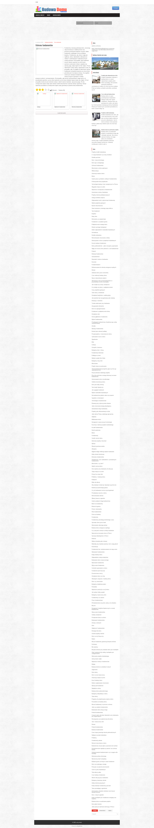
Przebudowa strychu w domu (99, 493)
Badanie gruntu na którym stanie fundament (103, 761)
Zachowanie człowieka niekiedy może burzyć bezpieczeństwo (103, 791)
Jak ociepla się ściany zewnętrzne (100, 284)
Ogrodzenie (95, 339)
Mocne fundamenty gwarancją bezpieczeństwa (104, 641)
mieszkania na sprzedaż (41, 19)
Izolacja (38, 106)
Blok (93, 342)
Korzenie (94, 262)
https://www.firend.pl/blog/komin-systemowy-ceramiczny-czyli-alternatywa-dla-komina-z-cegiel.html (103, 50)
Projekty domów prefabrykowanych (101, 195)
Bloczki (94, 605)
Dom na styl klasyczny (98, 636)
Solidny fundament (96, 614)
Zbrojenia (94, 449)
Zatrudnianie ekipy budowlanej (99, 408)
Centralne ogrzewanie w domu (99, 568)
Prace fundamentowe (97, 600)
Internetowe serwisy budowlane (100, 192)
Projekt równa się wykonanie (99, 366)
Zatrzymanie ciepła (97, 659)
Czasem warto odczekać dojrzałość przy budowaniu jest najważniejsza (105, 716)
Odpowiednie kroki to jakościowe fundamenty (103, 200)
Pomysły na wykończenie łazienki (100, 767)
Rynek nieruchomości (97, 205)
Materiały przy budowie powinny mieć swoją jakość (105, 544)
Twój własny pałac (96, 772)
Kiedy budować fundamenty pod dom (101, 785)
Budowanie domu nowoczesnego (100, 560)
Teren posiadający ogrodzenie (99, 788)
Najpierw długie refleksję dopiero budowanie (103, 451)
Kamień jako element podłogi (99, 331)
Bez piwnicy (95, 647)
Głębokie (94, 416)
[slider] (43, 89)
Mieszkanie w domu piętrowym (100, 168)
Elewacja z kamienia (97, 300)
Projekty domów (68, 19)
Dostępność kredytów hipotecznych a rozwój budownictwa (103, 609)
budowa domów (57, 15)
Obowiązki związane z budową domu (101, 578)
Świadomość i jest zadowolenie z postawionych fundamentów (104, 460)
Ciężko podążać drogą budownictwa (101, 501)
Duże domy (95, 672)
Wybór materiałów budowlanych (100, 392)
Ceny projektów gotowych (98, 290)
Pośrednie (94, 587)
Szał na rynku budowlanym (99, 769)
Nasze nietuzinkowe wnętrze (99, 278)
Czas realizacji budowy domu (108, 94)
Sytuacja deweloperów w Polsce (100, 536)
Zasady (94, 326)
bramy (48, 15)
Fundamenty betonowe (97, 352)
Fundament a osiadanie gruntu (99, 221)
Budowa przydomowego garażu (100, 487)
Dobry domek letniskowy (98, 454)
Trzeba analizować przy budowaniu (101, 303)
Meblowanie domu (96, 419)
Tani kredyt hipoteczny (97, 387)
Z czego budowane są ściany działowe (102, 154)
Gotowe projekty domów (98, 633)
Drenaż (93, 270)
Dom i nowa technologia (98, 160)
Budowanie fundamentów (98, 620)
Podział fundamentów (97, 712)
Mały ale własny (96, 482)
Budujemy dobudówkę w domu (99, 693)
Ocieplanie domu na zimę (98, 576)
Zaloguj (116, 8)
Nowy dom (94, 216)
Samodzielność (96, 256)
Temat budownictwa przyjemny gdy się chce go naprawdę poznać (104, 369)
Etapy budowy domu (97, 554)
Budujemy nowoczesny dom (99, 595)
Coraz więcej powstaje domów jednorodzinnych (104, 732)
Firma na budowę (96, 514)
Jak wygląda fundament (98, 390)
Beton (93, 176)
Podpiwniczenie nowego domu (99, 224)
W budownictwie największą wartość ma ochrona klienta (104, 749)
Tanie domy (95, 696)
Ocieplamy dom (96, 314)
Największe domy (96, 688)
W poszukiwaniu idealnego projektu (101, 372)
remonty (38, 23)
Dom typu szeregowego (98, 162)
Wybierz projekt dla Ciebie (98, 358)
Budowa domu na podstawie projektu (109, 130)
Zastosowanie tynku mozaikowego (100, 379)
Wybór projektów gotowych (99, 203)
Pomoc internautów (97, 509)
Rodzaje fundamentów (97, 254)
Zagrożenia (94, 669)
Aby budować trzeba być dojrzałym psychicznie (104, 485)
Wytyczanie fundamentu (98, 565)
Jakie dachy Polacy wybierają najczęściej (102, 414)
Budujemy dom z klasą (98, 350)
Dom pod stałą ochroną (98, 384)
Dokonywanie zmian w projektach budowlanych (104, 240)
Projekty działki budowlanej (107, 113)
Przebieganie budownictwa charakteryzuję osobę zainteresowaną (104, 322)
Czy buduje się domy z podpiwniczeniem (102, 287)
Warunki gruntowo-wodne (98, 446)
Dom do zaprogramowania (98, 308)
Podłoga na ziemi (96, 355)
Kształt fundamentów (97, 427)
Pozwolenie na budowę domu (99, 701)
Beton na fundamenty (97, 503)
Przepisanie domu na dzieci (99, 617)
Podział (94, 251)
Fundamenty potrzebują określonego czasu (103, 519)
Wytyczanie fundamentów (98, 612)
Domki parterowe (96, 430)
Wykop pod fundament (97, 685)
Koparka (94, 213)
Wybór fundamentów (97, 319)
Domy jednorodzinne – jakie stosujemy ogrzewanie (105, 246)
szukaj (94, 810)
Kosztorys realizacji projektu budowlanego (102, 424)
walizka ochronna (96, 46)
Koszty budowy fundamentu (99, 243)
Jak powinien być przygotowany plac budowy (103, 298)
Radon (93, 639)
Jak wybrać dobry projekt (98, 592)
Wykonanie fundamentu (98, 562)
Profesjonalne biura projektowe (99, 181)
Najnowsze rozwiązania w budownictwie (102, 189)
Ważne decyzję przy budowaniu (100, 777)
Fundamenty (95, 435)
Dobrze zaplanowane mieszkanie (100, 683)
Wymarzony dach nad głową (99, 759)
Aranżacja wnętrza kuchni (98, 677)
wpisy (109, 810)
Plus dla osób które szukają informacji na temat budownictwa (104, 376)
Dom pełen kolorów (97, 804)
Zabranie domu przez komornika (100, 272)
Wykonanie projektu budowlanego (100, 656)
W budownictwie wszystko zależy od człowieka (104, 603)
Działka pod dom (96, 157)
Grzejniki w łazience (97, 347)
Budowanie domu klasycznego (99, 709)
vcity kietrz (79, 822)
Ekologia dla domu (96, 631)
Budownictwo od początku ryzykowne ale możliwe (104, 745)
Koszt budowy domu (97, 680)
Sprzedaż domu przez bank (99, 522)
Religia (93, 664)
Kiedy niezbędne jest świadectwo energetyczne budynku (104, 798)
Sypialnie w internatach (98, 398)
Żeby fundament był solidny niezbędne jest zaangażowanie (103, 653)
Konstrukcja (95, 546)
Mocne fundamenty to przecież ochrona (102, 704)
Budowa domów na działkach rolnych (101, 667)
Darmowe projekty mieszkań (99, 441)
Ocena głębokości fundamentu (99, 316)
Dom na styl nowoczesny (98, 675)
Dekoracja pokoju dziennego (99, 756)
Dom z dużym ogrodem (98, 795)
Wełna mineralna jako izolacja (99, 541)
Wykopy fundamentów (97, 328)
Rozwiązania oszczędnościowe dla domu (102, 719)
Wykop (93, 443)
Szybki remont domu (97, 438)
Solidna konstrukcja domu (98, 382)
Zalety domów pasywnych (98, 783)
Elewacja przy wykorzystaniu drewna (101, 403)
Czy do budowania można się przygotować (103, 490)
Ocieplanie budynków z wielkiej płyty (101, 295)
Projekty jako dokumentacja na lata (109, 75)
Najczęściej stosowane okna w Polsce (101, 533)
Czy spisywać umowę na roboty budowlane (103, 530)
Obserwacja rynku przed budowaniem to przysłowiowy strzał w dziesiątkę (102, 281)
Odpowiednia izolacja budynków (100, 557)
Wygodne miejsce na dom (98, 187)
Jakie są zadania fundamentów (100, 707)
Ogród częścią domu (97, 466)
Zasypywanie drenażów (98, 306)
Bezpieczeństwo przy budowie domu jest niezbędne (105, 649)
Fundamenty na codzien (98, 597)
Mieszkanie (95, 363)
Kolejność (94, 479)
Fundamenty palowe (97, 740)
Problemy (94, 737)
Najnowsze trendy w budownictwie (100, 661)
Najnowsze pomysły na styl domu (100, 589)
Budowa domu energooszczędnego (101, 528)
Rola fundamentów (96, 511)
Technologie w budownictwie (99, 400)
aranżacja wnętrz (40, 15)
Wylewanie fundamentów (98, 552)
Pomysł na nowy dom (97, 474)
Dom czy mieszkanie (97, 581)
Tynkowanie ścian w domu (98, 336)
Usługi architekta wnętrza (98, 197)
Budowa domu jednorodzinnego (100, 691)
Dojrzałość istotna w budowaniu (100, 259)
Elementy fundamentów (77, 106)
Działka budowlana (96, 235)
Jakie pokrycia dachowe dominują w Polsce (103, 806)
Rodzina (94, 538)
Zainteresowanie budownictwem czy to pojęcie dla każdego (104, 753)
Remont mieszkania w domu (99, 743)
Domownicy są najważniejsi (99, 219)
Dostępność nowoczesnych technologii (102, 422)
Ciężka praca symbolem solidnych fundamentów (104, 179)
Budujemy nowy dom (97, 360)
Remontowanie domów (97, 495)
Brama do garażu (96, 506)
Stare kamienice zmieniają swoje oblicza (102, 208)
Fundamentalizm (96, 264)
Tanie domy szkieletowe (98, 292)
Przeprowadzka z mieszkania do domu (102, 334)
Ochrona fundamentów (97, 165)
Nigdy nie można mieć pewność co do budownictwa (105, 248)
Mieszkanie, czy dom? (97, 463)
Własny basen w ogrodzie (98, 498)
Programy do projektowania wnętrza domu (102, 699)
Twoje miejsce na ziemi (98, 471)
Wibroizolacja (95, 170)
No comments (57, 42)
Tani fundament (96, 211)
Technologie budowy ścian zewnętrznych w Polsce (105, 184)
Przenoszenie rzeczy (97, 573)
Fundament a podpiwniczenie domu (101, 311)
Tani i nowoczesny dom (98, 721)
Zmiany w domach (96, 623)
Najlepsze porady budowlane (99, 735)
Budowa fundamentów (97, 729)
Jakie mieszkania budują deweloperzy (101, 406)
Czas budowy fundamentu (98, 775)
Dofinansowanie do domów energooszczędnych (104, 267)
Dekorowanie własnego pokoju (99, 525)
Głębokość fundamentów (59, 106)
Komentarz (102, 810)
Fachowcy (94, 644)
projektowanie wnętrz (55, 19)
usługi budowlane (47, 23)
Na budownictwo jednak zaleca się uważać (103, 395)
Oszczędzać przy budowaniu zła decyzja (102, 469)
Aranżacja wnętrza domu (98, 173)
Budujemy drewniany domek (99, 780)
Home (37, 2)
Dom (93, 625)
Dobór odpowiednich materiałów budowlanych (103, 229)
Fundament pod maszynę (98, 570)
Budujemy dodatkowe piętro (99, 584)
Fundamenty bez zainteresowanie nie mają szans (104, 549)
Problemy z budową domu (98, 477)
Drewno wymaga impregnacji (99, 227)
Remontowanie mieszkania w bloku (101, 238)
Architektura (95, 232)
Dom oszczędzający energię (99, 764)
